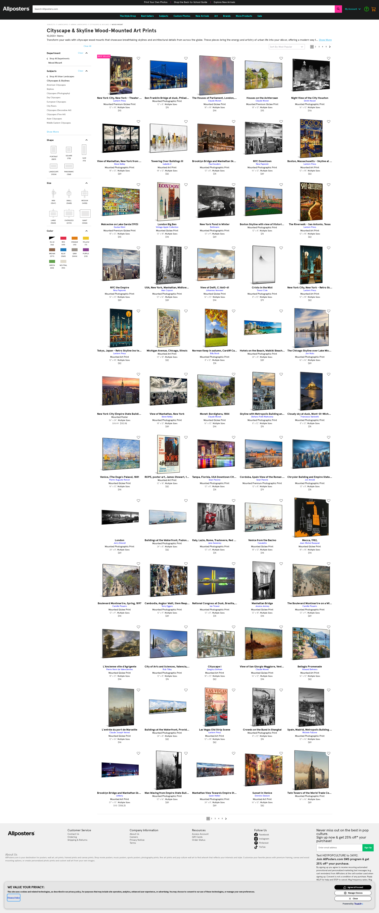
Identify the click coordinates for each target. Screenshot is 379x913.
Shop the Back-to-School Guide (190, 2)
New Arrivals (202, 16)
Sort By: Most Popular (281, 47)
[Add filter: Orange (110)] (74, 237)
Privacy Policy (14, 897)
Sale (259, 16)
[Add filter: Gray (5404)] (74, 249)
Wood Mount (117, 24)
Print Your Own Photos (155, 2)
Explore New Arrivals (224, 2)
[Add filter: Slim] (84, 149)
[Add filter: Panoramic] (69, 166)
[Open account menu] (359, 9)
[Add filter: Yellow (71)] (86, 237)
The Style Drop (128, 16)
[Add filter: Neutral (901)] (63, 261)
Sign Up (368, 848)
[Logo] (16, 9)
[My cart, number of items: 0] (373, 9)
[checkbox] (53, 196)
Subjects (51, 24)
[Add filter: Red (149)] (63, 237)
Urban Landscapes (79, 24)
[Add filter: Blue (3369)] (63, 249)
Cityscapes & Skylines (99, 24)
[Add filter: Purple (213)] (86, 249)
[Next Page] (329, 47)
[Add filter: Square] (69, 149)
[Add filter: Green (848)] (52, 261)
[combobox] (184, 9)
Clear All (87, 46)
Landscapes (63, 24)
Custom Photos (182, 16)
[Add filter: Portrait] (54, 149)
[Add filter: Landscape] (54, 166)
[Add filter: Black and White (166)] (52, 237)
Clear (80, 71)
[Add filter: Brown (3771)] (52, 249)
